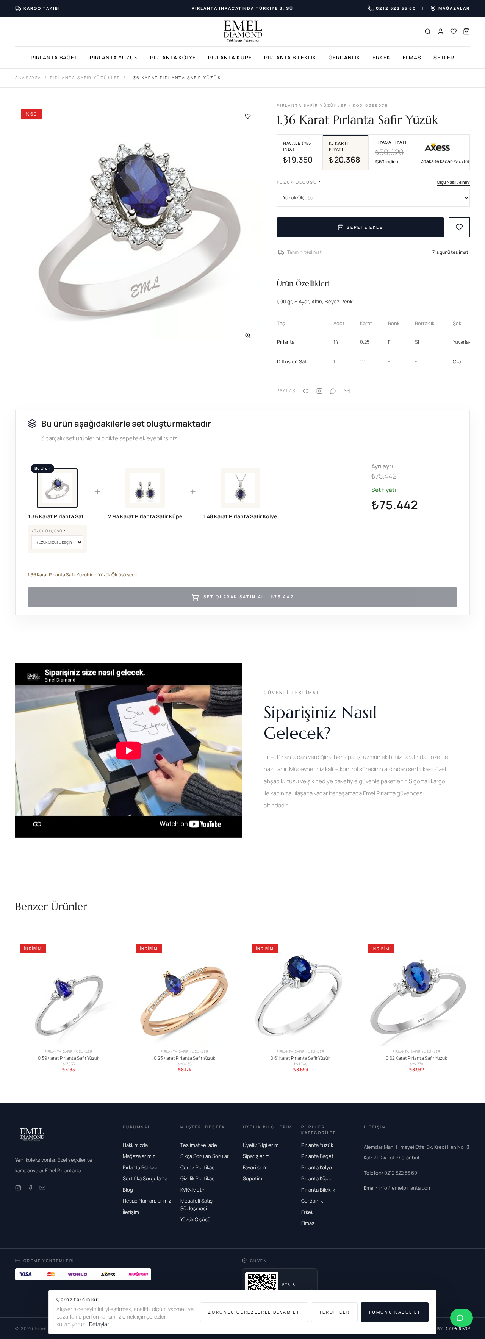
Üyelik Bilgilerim (260, 1145)
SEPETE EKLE (365, 227)
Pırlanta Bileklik (290, 57)
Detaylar (99, 1324)
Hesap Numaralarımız (147, 1200)
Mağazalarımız (139, 1156)
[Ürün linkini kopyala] (306, 390)
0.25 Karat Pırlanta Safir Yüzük (184, 1058)
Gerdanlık (344, 57)
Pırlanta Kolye (173, 57)
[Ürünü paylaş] (319, 390)
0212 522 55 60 (390, 1172)
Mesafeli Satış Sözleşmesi (196, 1204)
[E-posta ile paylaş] (346, 390)
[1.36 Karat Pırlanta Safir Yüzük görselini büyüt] (138, 226)
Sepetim (252, 1178)
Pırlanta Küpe (230, 57)
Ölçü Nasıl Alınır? (453, 182)
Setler (443, 57)
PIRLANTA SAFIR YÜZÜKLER (85, 77)
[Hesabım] (440, 31)
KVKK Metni (193, 1189)
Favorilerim (255, 1167)
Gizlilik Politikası (198, 1178)
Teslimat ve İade (198, 1145)
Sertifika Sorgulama (145, 1178)
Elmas (412, 57)
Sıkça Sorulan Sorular (204, 1156)
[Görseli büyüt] (247, 335)
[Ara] (427, 31)
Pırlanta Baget (54, 57)
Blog (128, 1189)
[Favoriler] (453, 31)
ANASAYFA (28, 77)
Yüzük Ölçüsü (299, 182)
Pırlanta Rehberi (141, 1167)
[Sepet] (466, 31)
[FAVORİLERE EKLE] (459, 227)
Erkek (381, 57)
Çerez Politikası (198, 1167)
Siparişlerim (256, 1156)
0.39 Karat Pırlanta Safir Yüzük (68, 1058)
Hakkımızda (135, 1145)
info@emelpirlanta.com (398, 1187)
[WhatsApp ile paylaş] (333, 390)
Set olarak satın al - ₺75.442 (248, 597)
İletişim (131, 1212)
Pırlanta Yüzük (114, 57)
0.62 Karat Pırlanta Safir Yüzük (416, 1058)
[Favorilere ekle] (247, 116)
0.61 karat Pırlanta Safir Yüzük (300, 1058)
